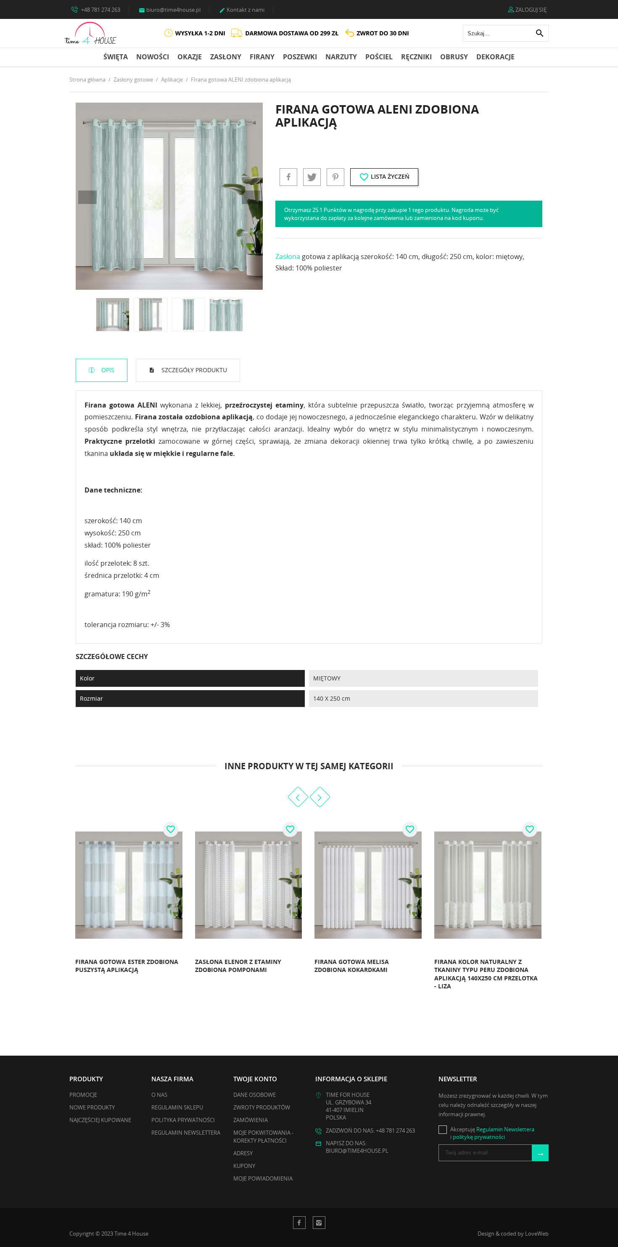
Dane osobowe (254, 1095)
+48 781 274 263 (100, 9)
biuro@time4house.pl (170, 9)
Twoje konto (255, 1079)
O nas (159, 1095)
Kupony (244, 1166)
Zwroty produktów (261, 1107)
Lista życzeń (384, 177)
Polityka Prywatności (183, 1120)
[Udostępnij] (288, 177)
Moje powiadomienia (263, 1178)
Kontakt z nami (241, 9)
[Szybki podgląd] (173, 973)
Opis (107, 370)
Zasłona (287, 256)
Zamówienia (250, 1120)
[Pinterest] (335, 177)
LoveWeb (537, 1233)
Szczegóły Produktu (193, 370)
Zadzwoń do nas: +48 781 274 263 (370, 1130)
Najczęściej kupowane (100, 1120)
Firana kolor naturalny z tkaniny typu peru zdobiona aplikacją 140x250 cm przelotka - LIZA (486, 974)
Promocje (83, 1095)
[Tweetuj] (312, 177)
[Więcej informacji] (72, 973)
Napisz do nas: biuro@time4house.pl (357, 1146)
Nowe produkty (92, 1107)
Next (251, 197)
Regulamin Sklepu (177, 1107)
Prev (87, 197)
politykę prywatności (479, 1137)
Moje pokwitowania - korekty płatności (263, 1136)
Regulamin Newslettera (185, 1132)
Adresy (243, 1153)
